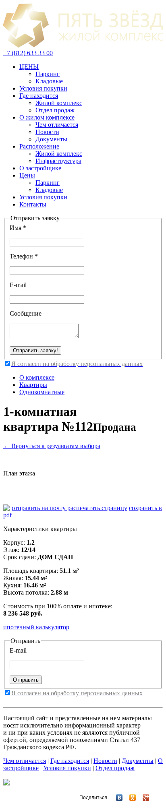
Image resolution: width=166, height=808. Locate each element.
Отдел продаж (55, 110)
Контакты (32, 204)
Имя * (18, 227)
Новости (47, 131)
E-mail (18, 284)
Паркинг (47, 73)
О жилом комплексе (47, 117)
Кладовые (49, 81)
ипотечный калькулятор (36, 627)
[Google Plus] (142, 797)
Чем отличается (56, 124)
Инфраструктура (58, 160)
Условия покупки (43, 88)
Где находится (38, 95)
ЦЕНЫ (29, 66)
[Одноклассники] (129, 797)
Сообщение (26, 313)
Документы (51, 139)
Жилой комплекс (58, 102)
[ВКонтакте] (115, 797)
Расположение (39, 146)
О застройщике (40, 168)
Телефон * (24, 256)
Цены (27, 175)
